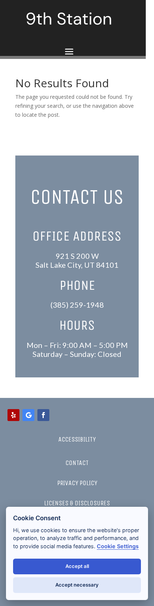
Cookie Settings (118, 546)
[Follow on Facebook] (43, 415)
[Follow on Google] (28, 415)
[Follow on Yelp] (13, 415)
